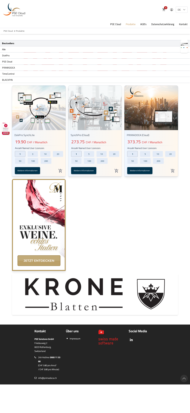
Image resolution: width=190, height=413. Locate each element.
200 (46, 161)
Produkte (131, 24)
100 (33, 161)
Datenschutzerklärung (162, 24)
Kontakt (183, 24)
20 (58, 154)
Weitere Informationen (27, 170)
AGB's (143, 24)
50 (20, 161)
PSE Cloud (115, 24)
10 (45, 154)
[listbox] (181, 10)
